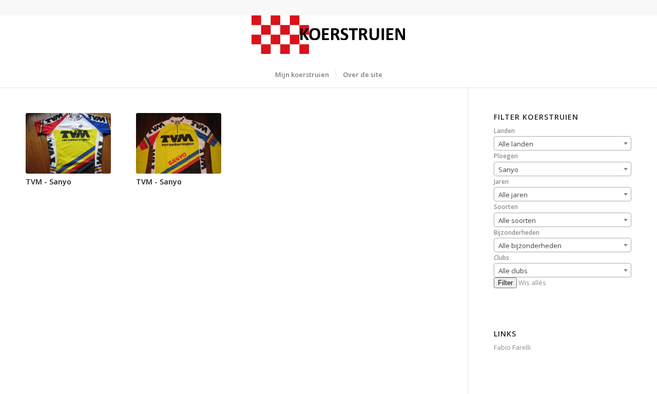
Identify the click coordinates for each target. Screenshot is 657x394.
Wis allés (532, 282)
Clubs (501, 257)
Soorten (506, 206)
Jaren (501, 181)
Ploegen (506, 156)
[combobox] (562, 143)
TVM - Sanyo (48, 181)
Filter (505, 283)
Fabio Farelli (512, 347)
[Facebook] (28, 7)
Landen (504, 130)
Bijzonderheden (516, 232)
